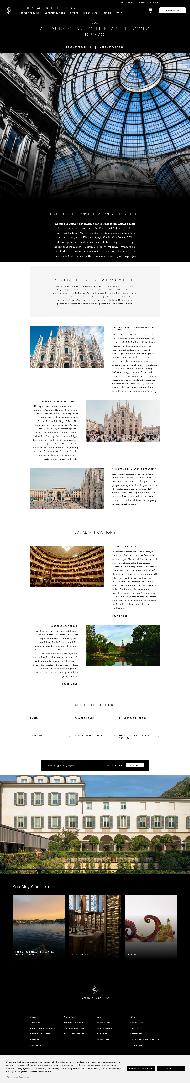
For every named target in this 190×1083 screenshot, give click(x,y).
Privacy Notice (12, 1077)
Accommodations (55, 13)
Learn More (120, 616)
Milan (95, 23)
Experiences (91, 13)
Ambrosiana (38, 736)
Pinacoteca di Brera (133, 718)
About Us (35, 1023)
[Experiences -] (95, 927)
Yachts (134, 1028)
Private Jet (136, 1023)
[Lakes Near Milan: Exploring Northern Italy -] (39, 927)
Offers (74, 13)
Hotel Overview (30, 13)
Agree (170, 1068)
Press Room (103, 1023)
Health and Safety (40, 1034)
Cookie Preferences (141, 1068)
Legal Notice (24, 1077)
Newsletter (103, 1039)
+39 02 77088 (114, 765)
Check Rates (172, 10)
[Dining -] (151, 927)
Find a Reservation (74, 1028)
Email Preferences (74, 1034)
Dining (108, 13)
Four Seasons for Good (43, 1028)
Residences (136, 1034)
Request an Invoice (74, 1023)
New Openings (104, 1028)
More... (120, 13)
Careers (34, 1039)
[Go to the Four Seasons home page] (8, 10)
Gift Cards (136, 1045)
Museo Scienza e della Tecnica (134, 737)
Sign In (157, 3)
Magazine (102, 1034)
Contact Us (36, 1045)
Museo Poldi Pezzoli (88, 736)
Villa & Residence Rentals (144, 1039)
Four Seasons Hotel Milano (50, 8)
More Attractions (112, 47)
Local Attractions (78, 47)
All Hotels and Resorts (133, 3)
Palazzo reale (84, 718)
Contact (135, 765)
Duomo (34, 718)
